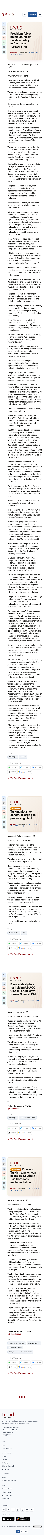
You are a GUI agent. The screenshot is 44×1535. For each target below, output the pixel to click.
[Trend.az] (8, 14)
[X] (13, 1510)
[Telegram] (22, 1510)
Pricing (4, 1477)
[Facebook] (8, 1510)
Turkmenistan (14, 933)
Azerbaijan (12, 757)
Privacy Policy (6, 1492)
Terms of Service (7, 1489)
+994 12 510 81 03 (7, 1432)
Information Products (9, 1480)
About (4, 1457)
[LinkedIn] (27, 1510)
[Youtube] (18, 1510)
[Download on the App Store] (8, 1519)
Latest (4, 1445)
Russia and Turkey (15, 1347)
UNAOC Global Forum (28, 1118)
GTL (24, 933)
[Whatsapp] (4, 1510)
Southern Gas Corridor (16, 1343)
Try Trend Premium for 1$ (21, 778)
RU (26, 1531)
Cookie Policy (6, 1498)
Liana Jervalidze (34, 1343)
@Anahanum (13, 1108)
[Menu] (40, 14)
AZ (22, 1531)
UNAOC (23, 757)
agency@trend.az (7, 1435)
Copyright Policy (7, 1495)
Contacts (5, 1463)
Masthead (5, 1460)
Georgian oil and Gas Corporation (20, 1352)
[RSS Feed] (32, 1510)
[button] (4, 24)
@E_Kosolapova (14, 1334)
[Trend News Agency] (8, 1415)
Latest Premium (7, 1448)
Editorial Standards (8, 1466)
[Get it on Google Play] (23, 1519)
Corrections (5, 1469)
